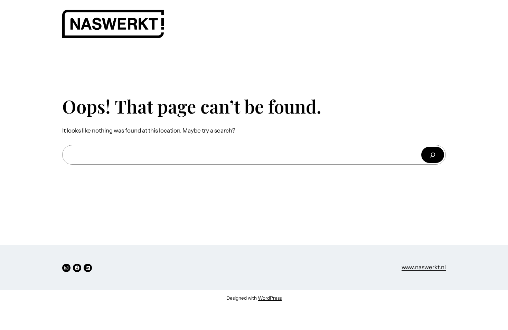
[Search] (432, 155)
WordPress (270, 298)
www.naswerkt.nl (424, 267)
